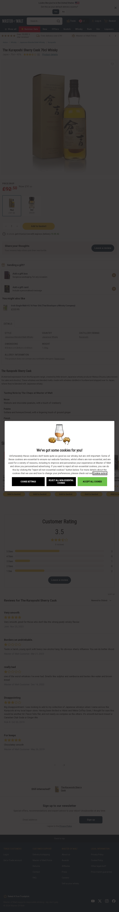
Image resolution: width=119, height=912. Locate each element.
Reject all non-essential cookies (61, 481)
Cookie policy (100, 473)
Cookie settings (28, 481)
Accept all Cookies (92, 481)
